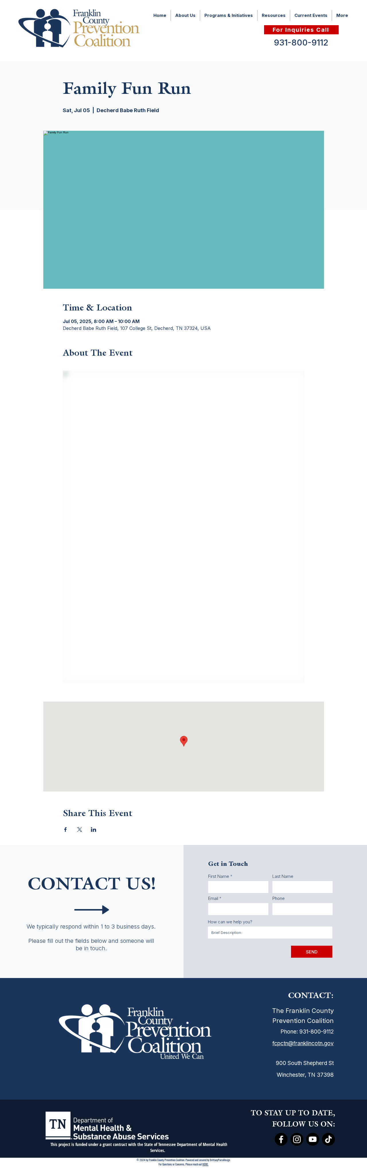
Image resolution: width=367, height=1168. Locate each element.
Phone (278, 898)
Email (213, 898)
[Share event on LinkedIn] (93, 829)
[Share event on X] (79, 829)
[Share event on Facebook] (65, 829)
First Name (218, 876)
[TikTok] (328, 1139)
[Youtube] (312, 1139)
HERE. (205, 1164)
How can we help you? (230, 922)
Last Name (282, 876)
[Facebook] (281, 1139)
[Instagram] (296, 1139)
